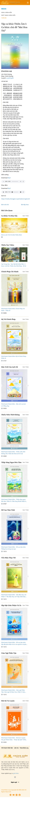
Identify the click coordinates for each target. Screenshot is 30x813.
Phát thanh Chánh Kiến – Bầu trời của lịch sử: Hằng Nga (13, 405)
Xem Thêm (26, 216)
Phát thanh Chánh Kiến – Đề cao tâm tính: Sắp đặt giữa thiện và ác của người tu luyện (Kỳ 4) (13, 643)
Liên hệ (16, 748)
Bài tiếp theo (25, 204)
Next (27, 227)
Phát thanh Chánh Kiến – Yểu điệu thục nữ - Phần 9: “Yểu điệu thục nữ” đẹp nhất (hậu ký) (14, 596)
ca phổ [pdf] (10, 78)
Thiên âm (3, 18)
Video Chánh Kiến (6, 12)
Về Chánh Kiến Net (7, 748)
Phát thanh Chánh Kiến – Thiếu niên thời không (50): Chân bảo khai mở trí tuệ (13, 452)
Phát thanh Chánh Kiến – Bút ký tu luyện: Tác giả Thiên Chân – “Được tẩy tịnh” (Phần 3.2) (14, 739)
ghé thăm (16, 773)
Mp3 (9, 178)
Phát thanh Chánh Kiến (8, 15)
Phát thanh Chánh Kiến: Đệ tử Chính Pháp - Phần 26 (14, 357)
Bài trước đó (5, 204)
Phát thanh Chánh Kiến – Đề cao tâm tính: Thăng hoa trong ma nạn (13, 548)
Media (3, 9)
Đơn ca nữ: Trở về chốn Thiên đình (11, 235)
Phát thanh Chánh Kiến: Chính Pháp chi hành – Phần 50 (13, 309)
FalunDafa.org (24, 748)
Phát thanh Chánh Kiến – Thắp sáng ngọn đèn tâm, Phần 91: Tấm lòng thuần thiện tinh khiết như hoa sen (14, 500)
